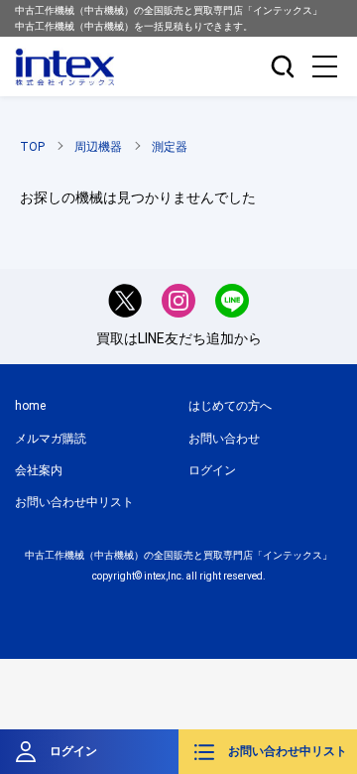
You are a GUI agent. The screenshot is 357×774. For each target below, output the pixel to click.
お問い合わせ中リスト (287, 751)
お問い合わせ (224, 439)
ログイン (73, 751)
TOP (32, 147)
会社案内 (38, 470)
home (30, 406)
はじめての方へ (230, 406)
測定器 (169, 147)
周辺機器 (98, 147)
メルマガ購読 (50, 439)
